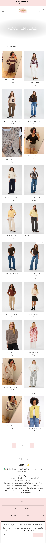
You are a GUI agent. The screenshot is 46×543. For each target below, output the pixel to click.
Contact (22, 502)
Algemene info (22, 508)
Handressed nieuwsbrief (22, 515)
